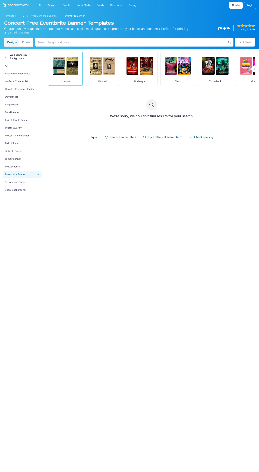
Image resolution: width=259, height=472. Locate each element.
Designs (12, 42)
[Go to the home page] (14, 5)
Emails (26, 42)
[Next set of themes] (254, 68)
